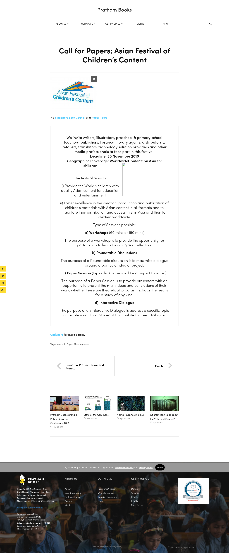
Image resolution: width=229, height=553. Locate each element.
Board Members (73, 492)
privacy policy (146, 467)
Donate (134, 488)
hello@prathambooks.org (30, 507)
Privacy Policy (115, 546)
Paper (70, 343)
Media (68, 504)
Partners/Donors (73, 496)
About (68, 488)
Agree (160, 467)
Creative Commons (107, 496)
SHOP (166, 23)
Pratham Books (114, 9)
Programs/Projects (107, 488)
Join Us (134, 500)
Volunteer (135, 492)
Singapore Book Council (70, 117)
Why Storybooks (106, 492)
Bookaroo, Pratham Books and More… (85, 366)
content (61, 343)
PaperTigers (99, 117)
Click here (56, 334)
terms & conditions (124, 467)
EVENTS (140, 23)
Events (159, 366)
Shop (100, 500)
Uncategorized (81, 343)
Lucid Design (189, 546)
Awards (68, 500)
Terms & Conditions (99, 546)
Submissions (137, 504)
